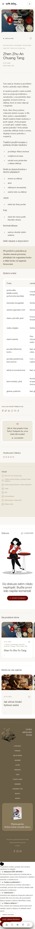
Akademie (18, 760)
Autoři (17, 765)
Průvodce (17, 770)
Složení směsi (9, 504)
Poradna (17, 750)
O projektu (17, 746)
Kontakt (17, 845)
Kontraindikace (9, 496)
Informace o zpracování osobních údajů (17, 839)
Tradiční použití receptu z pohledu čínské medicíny (18, 480)
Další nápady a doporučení (13, 500)
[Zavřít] (1, 928)
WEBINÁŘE (17, 784)
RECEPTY (17, 793)
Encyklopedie (18, 45)
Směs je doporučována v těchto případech (18, 485)
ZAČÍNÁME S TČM (17, 789)
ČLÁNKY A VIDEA (17, 779)
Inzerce (17, 798)
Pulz (6, 492)
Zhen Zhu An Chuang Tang (13, 476)
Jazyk (6, 488)
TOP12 (17, 774)
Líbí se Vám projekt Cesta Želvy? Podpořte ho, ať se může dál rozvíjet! (17, 433)
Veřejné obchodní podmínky (17, 842)
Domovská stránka (8, 45)
